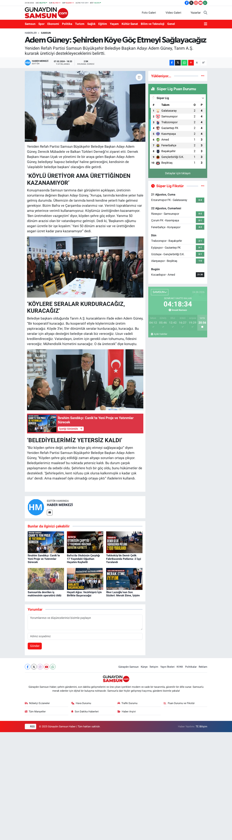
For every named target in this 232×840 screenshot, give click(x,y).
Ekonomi (53, 24)
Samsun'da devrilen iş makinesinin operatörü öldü (44, 594)
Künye (144, 666)
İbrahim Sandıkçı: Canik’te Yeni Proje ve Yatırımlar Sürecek (44, 559)
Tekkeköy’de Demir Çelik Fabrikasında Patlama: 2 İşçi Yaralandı (123, 559)
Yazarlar (196, 12)
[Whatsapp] (53, 667)
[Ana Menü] (205, 24)
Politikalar (191, 666)
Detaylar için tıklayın (177, 173)
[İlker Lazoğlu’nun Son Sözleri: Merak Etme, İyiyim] (124, 578)
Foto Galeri (149, 12)
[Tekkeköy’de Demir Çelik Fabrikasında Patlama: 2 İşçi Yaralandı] (124, 542)
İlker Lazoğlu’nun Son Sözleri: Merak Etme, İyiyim (123, 594)
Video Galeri (173, 12)
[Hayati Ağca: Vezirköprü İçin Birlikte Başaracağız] (85, 578)
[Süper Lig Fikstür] (202, 185)
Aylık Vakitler (160, 334)
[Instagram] (40, 667)
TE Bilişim (201, 726)
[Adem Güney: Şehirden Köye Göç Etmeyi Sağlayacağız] (85, 106)
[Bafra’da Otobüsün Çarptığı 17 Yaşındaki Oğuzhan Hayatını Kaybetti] (85, 542)
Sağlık (91, 24)
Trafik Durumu (129, 703)
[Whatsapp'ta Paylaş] (184, 63)
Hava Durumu (83, 703)
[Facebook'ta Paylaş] (171, 63)
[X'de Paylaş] (178, 63)
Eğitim (102, 24)
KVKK (180, 666)
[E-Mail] (49, 512)
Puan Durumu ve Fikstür (181, 703)
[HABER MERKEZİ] (36, 507)
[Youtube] (46, 667)
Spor (41, 24)
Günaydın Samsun (128, 666)
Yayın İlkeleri (167, 666)
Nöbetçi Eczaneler (39, 703)
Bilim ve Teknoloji (152, 24)
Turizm (79, 24)
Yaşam (114, 24)
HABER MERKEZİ (60, 505)
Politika (67, 24)
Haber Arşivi (129, 711)
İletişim (154, 666)
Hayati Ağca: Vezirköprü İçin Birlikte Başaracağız (84, 594)
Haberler (31, 32)
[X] (34, 667)
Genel (171, 24)
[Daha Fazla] (191, 63)
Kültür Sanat (130, 24)
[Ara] (205, 13)
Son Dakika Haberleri (87, 711)
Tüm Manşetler (37, 711)
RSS (32, 726)
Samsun (30, 24)
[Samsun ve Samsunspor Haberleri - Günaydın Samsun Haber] (46, 12)
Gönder (35, 646)
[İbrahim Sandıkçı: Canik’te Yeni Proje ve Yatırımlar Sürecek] (46, 542)
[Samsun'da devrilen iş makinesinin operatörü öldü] (46, 578)
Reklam (203, 666)
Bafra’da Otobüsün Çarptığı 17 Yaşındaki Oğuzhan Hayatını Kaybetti (83, 559)
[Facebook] (27, 667)
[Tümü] (202, 76)
